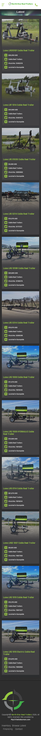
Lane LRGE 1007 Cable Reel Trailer (19, 542)
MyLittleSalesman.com (20, 719)
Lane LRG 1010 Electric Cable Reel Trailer (19, 653)
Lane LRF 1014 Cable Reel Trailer (18, 104)
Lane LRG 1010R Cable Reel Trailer (19, 268)
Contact (19, 729)
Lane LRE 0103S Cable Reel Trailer (19, 159)
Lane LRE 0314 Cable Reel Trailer (18, 322)
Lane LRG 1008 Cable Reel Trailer (19, 377)
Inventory (6, 725)
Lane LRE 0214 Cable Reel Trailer (18, 213)
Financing (8, 729)
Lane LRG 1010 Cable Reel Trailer (18, 597)
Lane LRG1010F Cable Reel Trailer (19, 50)
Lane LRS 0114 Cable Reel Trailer (18, 488)
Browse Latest (19, 725)
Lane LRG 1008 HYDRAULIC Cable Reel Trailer (18, 433)
